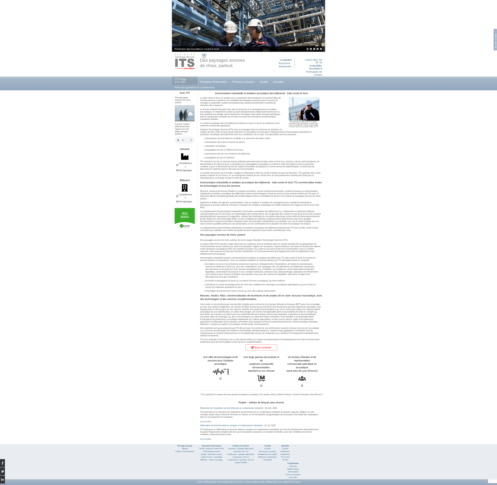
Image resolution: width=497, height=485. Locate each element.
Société (264, 82)
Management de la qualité (267, 454)
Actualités (278, 82)
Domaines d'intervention (213, 82)
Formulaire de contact (314, 73)
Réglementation (293, 469)
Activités (267, 449)
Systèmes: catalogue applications (241, 449)
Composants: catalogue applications (240, 454)
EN (204, 58)
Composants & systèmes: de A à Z (241, 460)
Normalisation (293, 472)
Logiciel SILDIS (241, 463)
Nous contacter (262, 347)
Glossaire (293, 466)
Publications (285, 451)
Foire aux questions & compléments (195, 87)
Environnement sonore (211, 451)
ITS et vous (285, 457)
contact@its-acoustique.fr (315, 67)
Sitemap (185, 449)
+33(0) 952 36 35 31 (313, 61)
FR (204, 55)
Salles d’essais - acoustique (211, 457)
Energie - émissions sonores (211, 454)
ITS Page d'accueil (180, 80)
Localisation (286, 60)
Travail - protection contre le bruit (211, 449)
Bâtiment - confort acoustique (211, 460)
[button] (317, 25)
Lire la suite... (206, 421)
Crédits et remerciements (184, 451)
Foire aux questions (293, 475)
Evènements (285, 454)
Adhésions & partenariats (267, 457)
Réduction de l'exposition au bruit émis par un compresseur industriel (231, 408)
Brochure (285, 63)
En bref (285, 460)
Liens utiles (293, 477)
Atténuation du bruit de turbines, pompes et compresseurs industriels (231, 425)
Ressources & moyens (267, 451)
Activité (285, 449)
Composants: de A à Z (241, 457)
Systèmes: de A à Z (240, 451)
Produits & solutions (243, 82)
